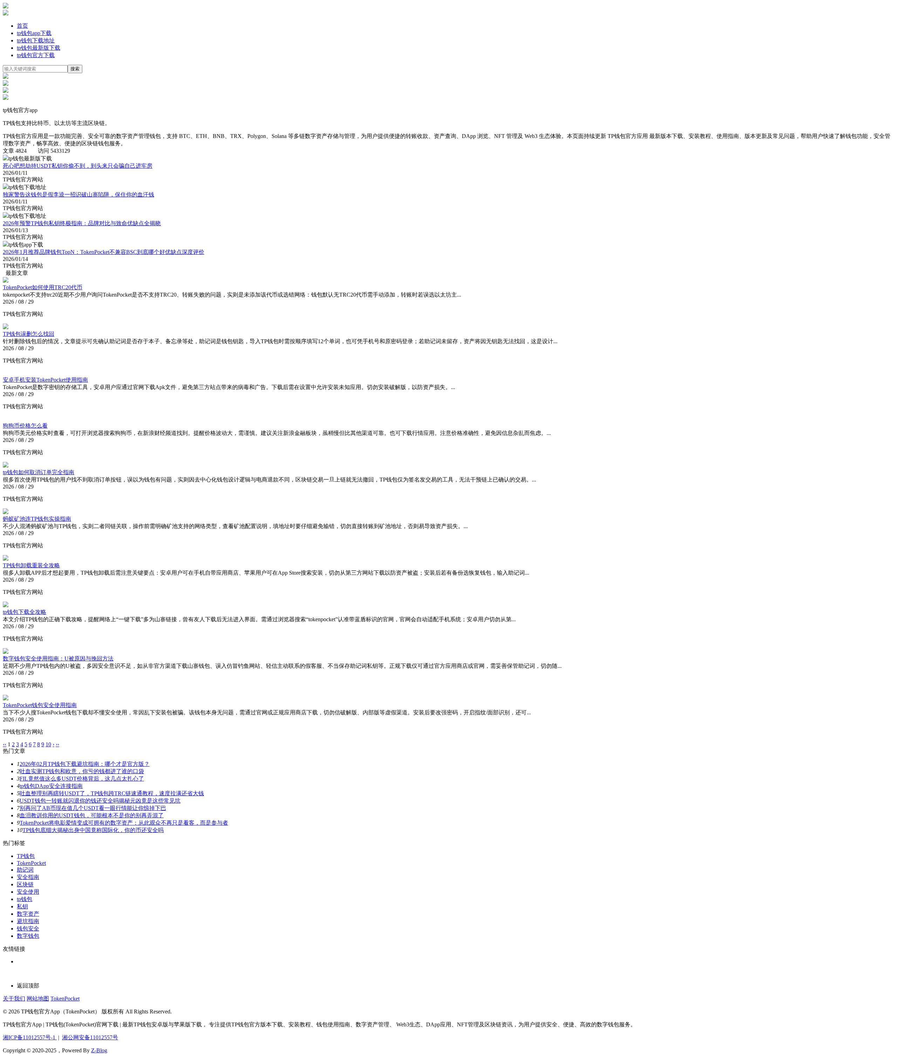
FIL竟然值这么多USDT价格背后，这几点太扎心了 (82, 779)
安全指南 (28, 877)
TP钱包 (26, 856)
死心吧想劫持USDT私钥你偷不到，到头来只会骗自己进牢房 (77, 166)
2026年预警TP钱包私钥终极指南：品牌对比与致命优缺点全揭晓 (82, 223)
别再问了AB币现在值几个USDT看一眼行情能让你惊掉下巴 (93, 808)
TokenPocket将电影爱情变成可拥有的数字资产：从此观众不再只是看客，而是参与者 (124, 823)
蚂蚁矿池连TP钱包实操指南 (37, 519)
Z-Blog (99, 1050)
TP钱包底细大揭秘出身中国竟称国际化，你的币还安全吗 (93, 830)
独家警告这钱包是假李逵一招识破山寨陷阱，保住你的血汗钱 (78, 195)
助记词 (25, 870)
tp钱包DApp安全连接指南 (51, 786)
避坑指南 (28, 921)
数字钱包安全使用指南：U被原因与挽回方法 (58, 658)
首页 (22, 26)
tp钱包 (24, 899)
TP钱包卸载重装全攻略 (31, 565)
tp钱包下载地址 (36, 40)
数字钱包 (28, 936)
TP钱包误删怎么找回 (28, 334)
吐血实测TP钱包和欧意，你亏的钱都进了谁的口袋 (82, 771)
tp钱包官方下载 (36, 55)
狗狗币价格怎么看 (25, 426)
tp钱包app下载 (34, 33)
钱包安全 (28, 928)
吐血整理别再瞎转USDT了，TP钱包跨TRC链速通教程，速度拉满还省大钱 (112, 793)
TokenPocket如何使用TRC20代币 (42, 287)
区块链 (25, 884)
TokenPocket (31, 863)
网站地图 (38, 999)
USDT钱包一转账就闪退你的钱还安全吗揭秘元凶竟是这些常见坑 (100, 801)
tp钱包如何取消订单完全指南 (38, 472)
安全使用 (28, 892)
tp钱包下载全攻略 (24, 612)
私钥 (22, 906)
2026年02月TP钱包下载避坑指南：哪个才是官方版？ (85, 764)
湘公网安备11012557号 (90, 1037)
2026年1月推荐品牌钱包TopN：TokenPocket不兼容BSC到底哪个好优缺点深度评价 (103, 252)
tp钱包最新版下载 (38, 48)
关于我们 (14, 999)
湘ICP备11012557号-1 (30, 1037)
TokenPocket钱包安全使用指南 (40, 705)
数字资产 (28, 914)
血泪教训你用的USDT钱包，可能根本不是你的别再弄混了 (92, 815)
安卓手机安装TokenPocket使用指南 (45, 380)
